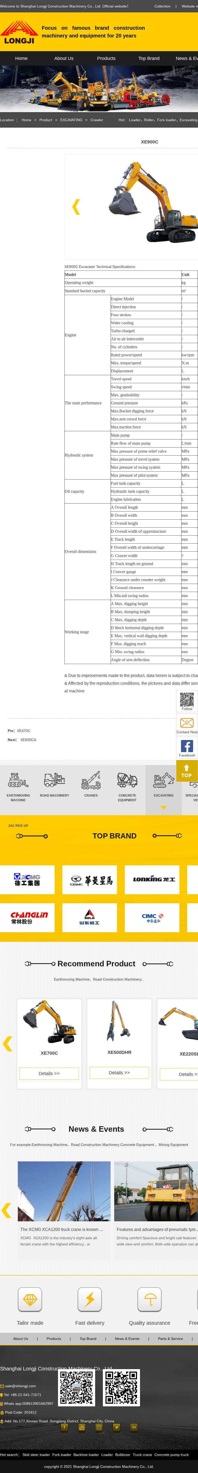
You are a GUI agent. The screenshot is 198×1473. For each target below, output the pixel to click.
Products (106, 58)
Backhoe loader (86, 1455)
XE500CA (28, 740)
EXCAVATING (73, 120)
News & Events (127, 1339)
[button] (76, 207)
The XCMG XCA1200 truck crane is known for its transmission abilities (62, 1229)
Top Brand (149, 58)
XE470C (23, 731)
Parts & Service (170, 1339)
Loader (135, 120)
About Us (63, 58)
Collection (162, 6)
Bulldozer (122, 1455)
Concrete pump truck (171, 1455)
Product (45, 120)
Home (21, 58)
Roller (149, 120)
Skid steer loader (36, 1455)
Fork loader (166, 120)
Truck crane (142, 1455)
